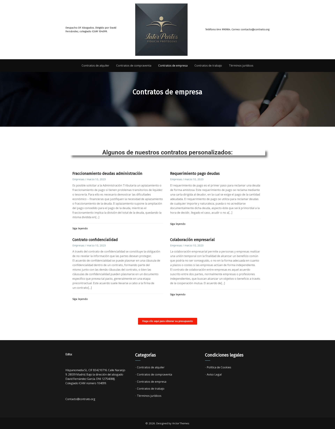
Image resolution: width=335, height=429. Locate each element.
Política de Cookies (219, 367)
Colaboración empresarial (192, 239)
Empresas (78, 179)
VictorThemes (180, 423)
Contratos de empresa (151, 382)
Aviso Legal (214, 374)
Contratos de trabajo (150, 388)
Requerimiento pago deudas (195, 173)
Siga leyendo (80, 228)
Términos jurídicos (149, 396)
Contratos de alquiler (151, 367)
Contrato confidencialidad (95, 239)
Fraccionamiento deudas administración (107, 173)
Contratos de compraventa (154, 374)
